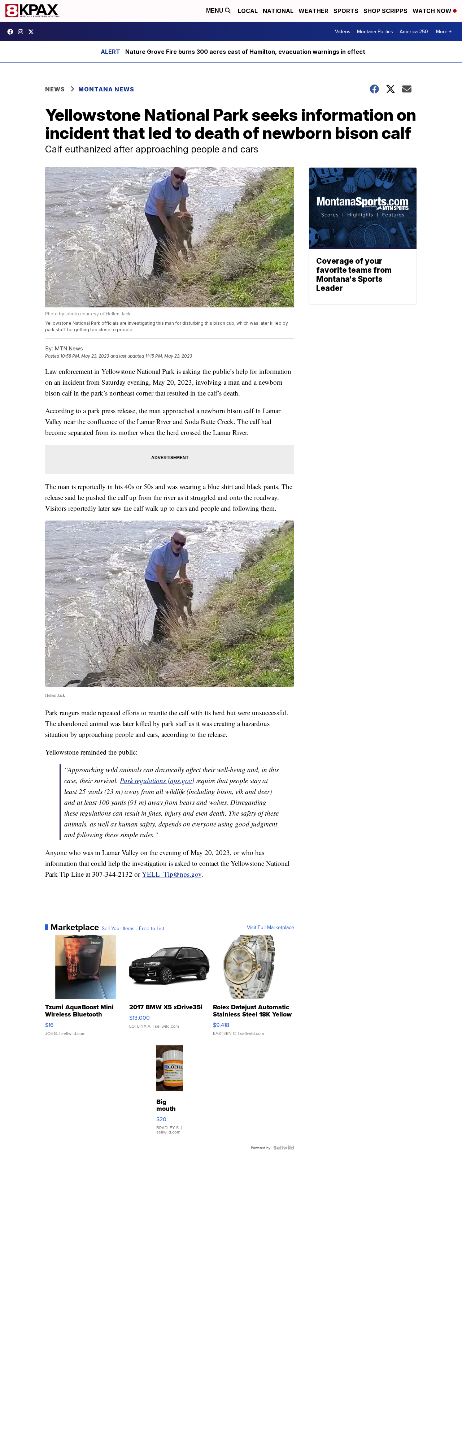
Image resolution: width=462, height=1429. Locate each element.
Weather (313, 10)
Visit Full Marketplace (270, 927)
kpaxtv (12, 32)
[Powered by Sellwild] (283, 1147)
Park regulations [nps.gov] (157, 780)
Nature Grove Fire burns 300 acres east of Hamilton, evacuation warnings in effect (245, 51)
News (55, 89)
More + (444, 31)
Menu (215, 11)
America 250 (414, 31)
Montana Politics (375, 31)
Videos (342, 31)
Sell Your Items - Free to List (133, 928)
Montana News (106, 89)
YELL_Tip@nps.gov (171, 873)
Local (248, 10)
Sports (346, 10)
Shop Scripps (385, 10)
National (278, 10)
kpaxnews (33, 32)
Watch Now (433, 10)
